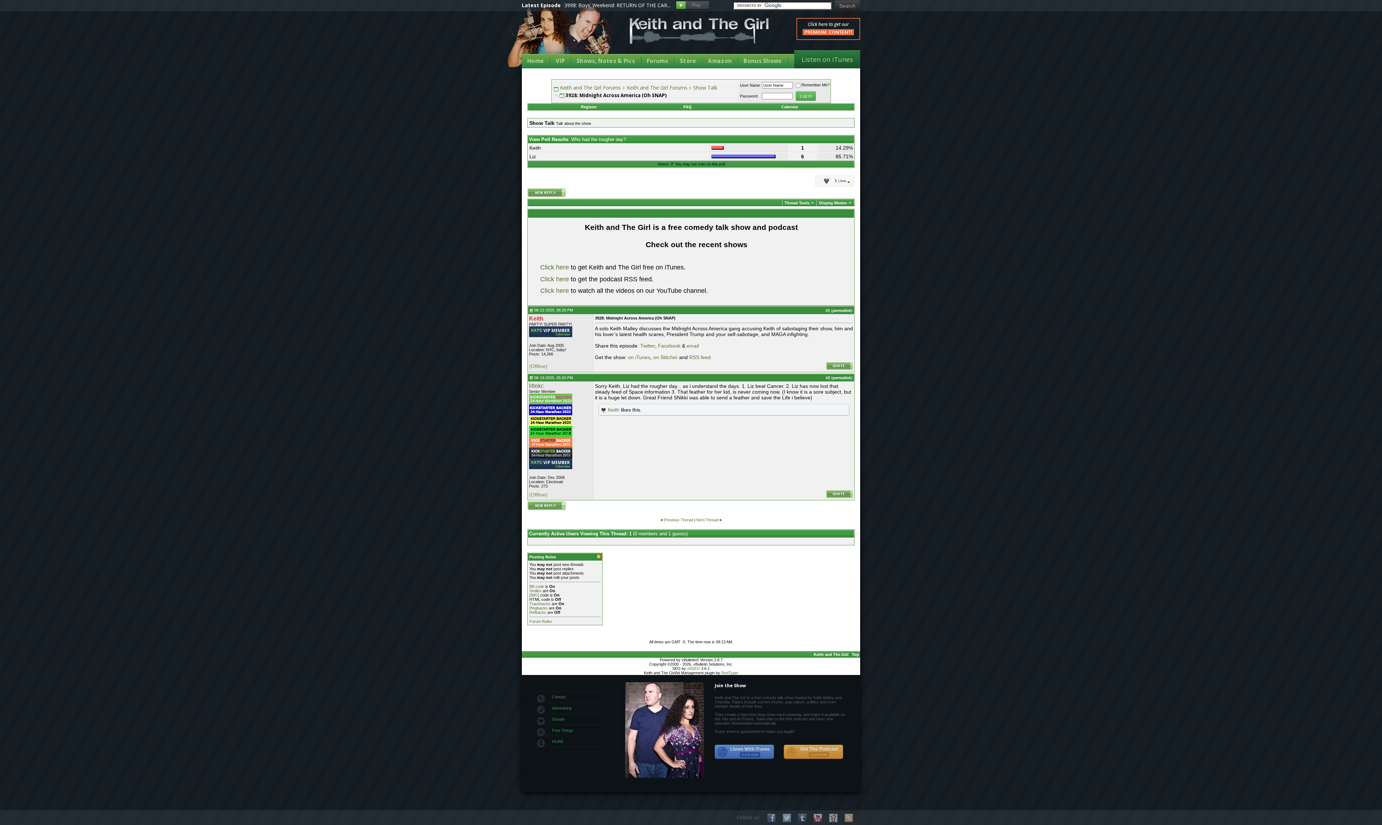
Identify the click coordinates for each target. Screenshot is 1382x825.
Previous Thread (678, 520)
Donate (558, 719)
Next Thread (707, 520)
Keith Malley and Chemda (563, 36)
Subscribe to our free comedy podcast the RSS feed (813, 752)
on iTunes (639, 357)
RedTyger (730, 673)
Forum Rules (540, 621)
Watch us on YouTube (818, 818)
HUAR (557, 741)
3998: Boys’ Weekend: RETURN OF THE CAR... (617, 5)
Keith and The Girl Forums (590, 87)
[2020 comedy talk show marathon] (550, 424)
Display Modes (833, 203)
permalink (841, 310)
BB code (536, 586)
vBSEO (693, 668)
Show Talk (705, 87)
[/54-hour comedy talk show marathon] (550, 457)
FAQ (687, 107)
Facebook (669, 346)
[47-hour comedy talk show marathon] (550, 446)
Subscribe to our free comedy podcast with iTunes (744, 752)
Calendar (789, 107)
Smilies (535, 591)
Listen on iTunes (827, 59)
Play (692, 5)
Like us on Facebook (771, 818)
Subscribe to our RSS (849, 818)
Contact (559, 697)
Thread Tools (797, 203)
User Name (750, 85)
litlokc (536, 386)
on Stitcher (665, 357)
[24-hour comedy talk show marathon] (550, 435)
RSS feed (700, 357)
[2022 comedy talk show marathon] (550, 414)
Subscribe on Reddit (833, 818)
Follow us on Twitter (787, 818)
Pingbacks (538, 608)
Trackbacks (540, 604)
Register (589, 107)
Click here (554, 267)
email (693, 346)
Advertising (562, 708)
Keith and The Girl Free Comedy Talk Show (699, 31)
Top (855, 654)
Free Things (562, 730)
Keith (613, 410)
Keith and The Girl (831, 654)
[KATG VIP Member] (550, 331)
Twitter (647, 346)
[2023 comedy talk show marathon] (550, 403)
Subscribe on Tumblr (802, 818)
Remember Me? (815, 85)
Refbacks (537, 612)
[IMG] (534, 595)
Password (749, 96)
